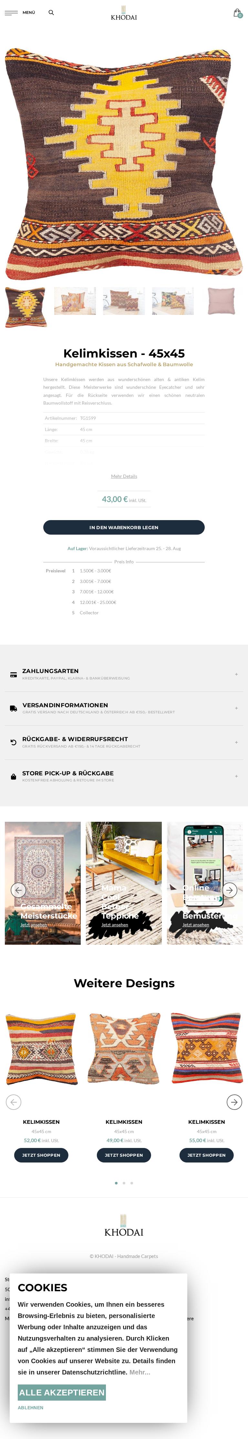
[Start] (124, 1224)
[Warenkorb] (236, 12)
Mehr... (139, 1372)
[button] (124, 674)
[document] (98, 1348)
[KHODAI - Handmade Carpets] (124, 12)
